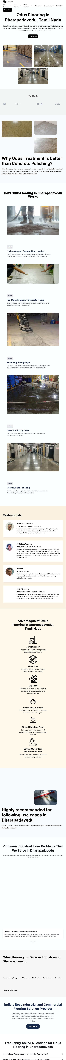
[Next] (34, 941)
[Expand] (62, 1054)
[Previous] (31, 941)
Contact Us (7, 10)
